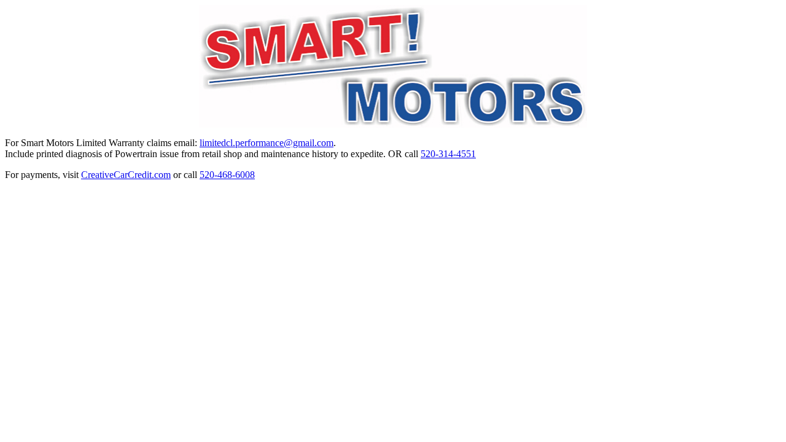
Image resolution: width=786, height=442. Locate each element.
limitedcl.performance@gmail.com (266, 143)
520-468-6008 (227, 174)
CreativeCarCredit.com (126, 174)
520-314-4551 (448, 154)
